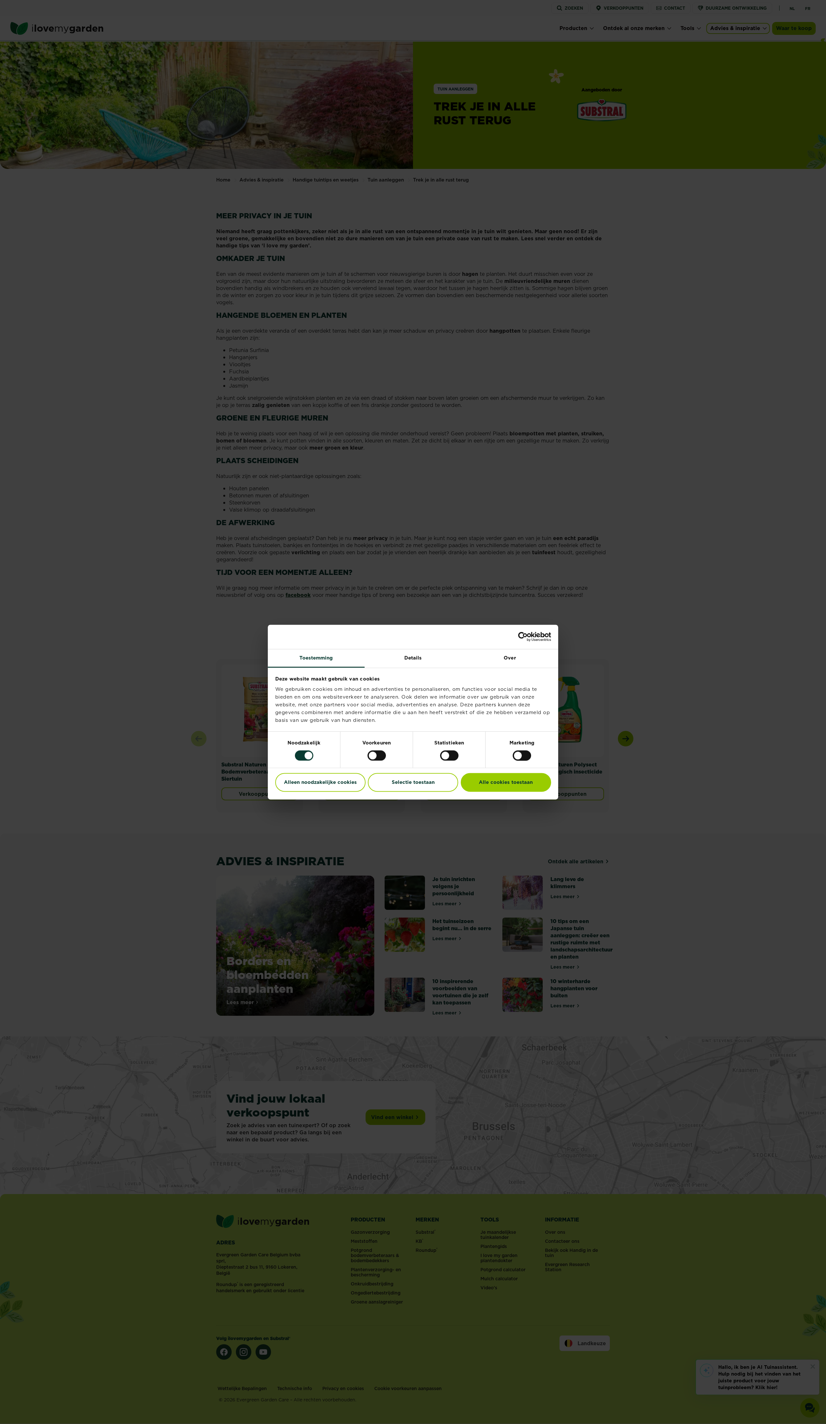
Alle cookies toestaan (506, 782)
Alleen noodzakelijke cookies (320, 782)
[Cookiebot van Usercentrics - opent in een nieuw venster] (523, 636)
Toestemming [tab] (316, 657)
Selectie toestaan (413, 782)
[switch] (377, 755)
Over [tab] (510, 657)
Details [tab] (413, 657)
